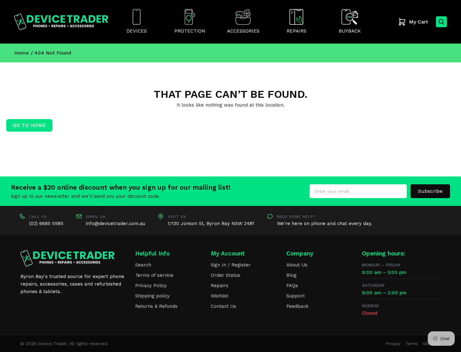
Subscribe (430, 191)
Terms (411, 343)
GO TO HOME (29, 125)
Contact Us (223, 306)
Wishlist (219, 296)
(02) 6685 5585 (46, 223)
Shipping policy (152, 296)
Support (295, 296)
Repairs (219, 285)
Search (143, 265)
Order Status (225, 275)
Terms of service (154, 275)
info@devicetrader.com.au (115, 223)
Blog (291, 275)
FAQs (292, 285)
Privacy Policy (151, 285)
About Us (296, 265)
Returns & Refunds (156, 306)
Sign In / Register (231, 265)
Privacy (392, 343)
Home (21, 53)
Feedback (297, 306)
